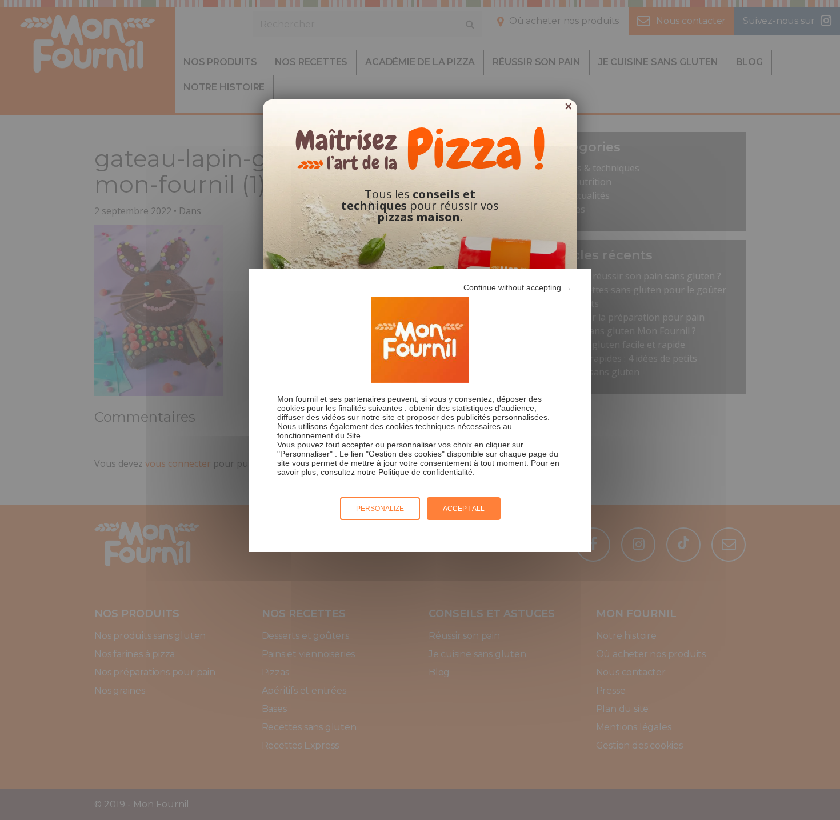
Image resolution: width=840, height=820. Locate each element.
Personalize (380, 509)
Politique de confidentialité (425, 472)
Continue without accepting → (517, 287)
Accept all (464, 509)
